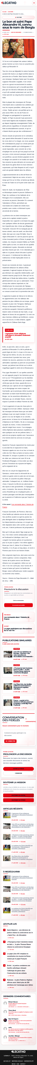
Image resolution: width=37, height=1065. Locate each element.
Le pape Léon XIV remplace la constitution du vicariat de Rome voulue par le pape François (18, 956)
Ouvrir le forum (18, 768)
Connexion (18, 773)
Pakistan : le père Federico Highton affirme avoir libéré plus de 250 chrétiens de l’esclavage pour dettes (20, 982)
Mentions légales (17, 1061)
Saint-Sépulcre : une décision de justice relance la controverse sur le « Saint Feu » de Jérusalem (20, 932)
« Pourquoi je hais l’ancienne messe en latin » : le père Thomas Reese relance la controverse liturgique (20, 944)
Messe (14, 1064)
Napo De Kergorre (16, 32)
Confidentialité (28, 1061)
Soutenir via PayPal (18, 795)
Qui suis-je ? (7, 1061)
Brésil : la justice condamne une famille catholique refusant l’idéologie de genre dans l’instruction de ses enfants (18, 969)
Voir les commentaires (18, 600)
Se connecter (10, 741)
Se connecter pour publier (18, 605)
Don (18, 1064)
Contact (22, 1064)
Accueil (4, 11)
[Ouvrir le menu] (34, 3)
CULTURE (10, 11)
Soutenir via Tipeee (19, 800)
